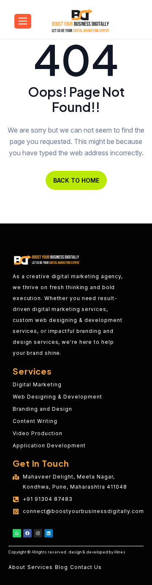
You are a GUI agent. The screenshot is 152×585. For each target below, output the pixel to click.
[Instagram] (38, 533)
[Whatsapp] (17, 533)
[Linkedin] (48, 533)
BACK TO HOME (76, 180)
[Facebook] (27, 533)
